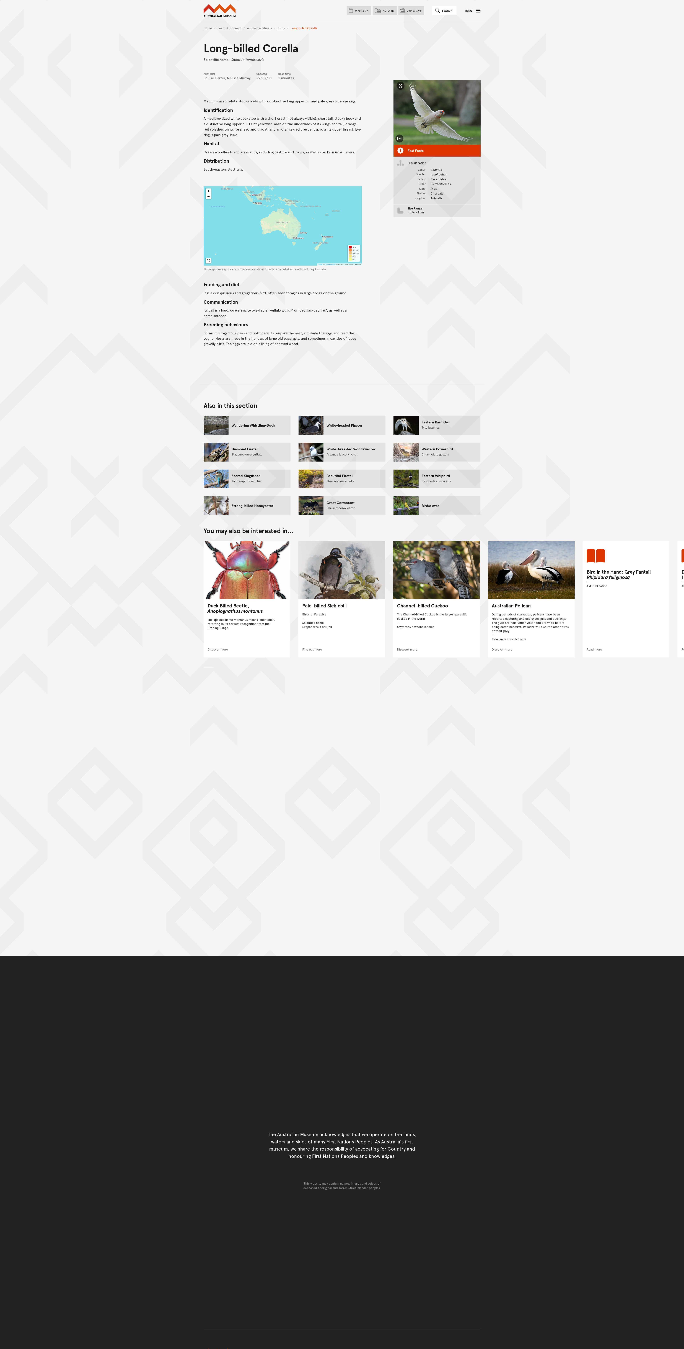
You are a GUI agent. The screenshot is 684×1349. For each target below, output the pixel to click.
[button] (208, 191)
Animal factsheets (259, 28)
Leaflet (320, 264)
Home (208, 28)
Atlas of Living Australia (311, 269)
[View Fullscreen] (208, 260)
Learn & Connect (229, 28)
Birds (281, 28)
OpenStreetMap (330, 264)
